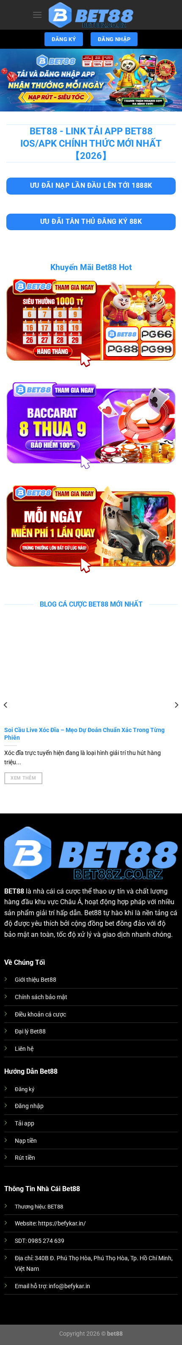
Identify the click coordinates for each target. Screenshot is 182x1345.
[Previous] (6, 704)
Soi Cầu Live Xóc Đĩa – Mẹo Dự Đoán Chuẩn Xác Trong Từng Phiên (84, 734)
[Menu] (37, 14)
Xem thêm (23, 778)
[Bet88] (91, 15)
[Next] (176, 704)
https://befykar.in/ (62, 1223)
